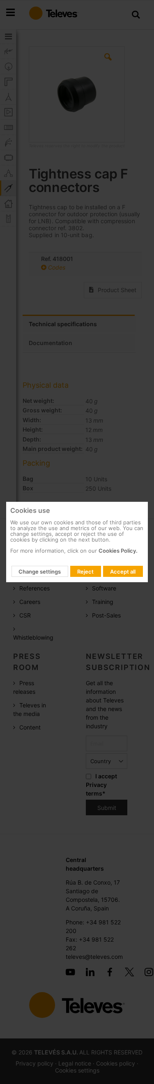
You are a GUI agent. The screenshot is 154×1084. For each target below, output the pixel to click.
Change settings (39, 571)
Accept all (123, 571)
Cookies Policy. (118, 550)
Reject (85, 571)
